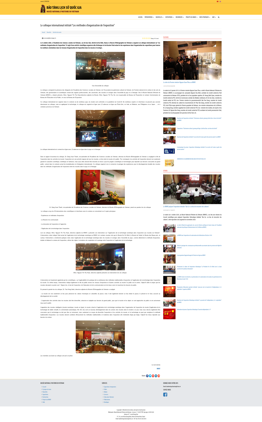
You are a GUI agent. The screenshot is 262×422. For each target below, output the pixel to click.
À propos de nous (47, 389)
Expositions (169, 17)
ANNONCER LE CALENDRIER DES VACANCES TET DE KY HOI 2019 (191, 159)
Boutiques (106, 402)
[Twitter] (150, 375)
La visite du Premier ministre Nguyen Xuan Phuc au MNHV (179, 82)
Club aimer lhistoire (109, 397)
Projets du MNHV (191, 17)
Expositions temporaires (110, 387)
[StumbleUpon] (159, 375)
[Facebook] (147, 375)
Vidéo (105, 389)
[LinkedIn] (156, 375)
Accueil (140, 17)
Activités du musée (57, 32)
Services (106, 394)
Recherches (179, 17)
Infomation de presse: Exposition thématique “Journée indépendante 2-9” (194, 309)
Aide (213, 17)
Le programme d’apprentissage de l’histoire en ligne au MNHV (191, 255)
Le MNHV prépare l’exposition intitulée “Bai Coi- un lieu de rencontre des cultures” (186, 207)
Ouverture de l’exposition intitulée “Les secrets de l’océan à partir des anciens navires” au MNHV (199, 137)
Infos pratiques (204, 17)
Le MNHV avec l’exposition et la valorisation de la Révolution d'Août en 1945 (194, 235)
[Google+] (153, 375)
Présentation (149, 17)
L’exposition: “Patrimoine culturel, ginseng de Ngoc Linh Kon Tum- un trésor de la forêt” (197, 128)
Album (105, 392)
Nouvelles (159, 17)
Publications (107, 400)
